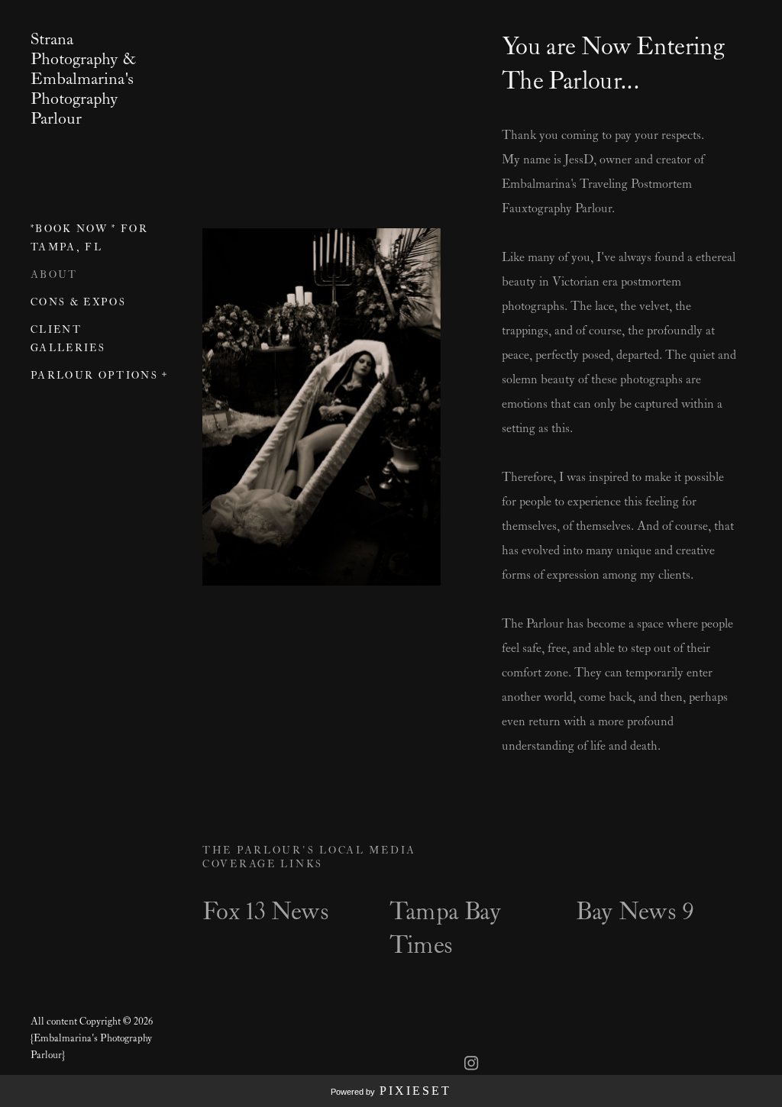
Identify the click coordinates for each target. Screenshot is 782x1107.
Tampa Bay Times (445, 929)
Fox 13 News (265, 912)
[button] (164, 372)
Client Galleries (68, 339)
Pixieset (415, 1090)
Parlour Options (94, 376)
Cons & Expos (78, 302)
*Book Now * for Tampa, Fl (89, 238)
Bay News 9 (634, 912)
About (54, 275)
